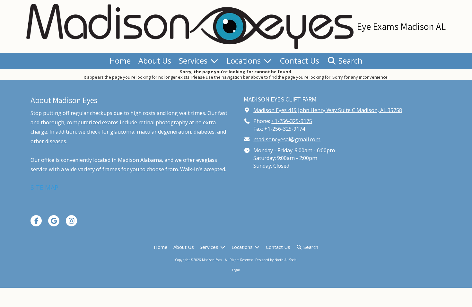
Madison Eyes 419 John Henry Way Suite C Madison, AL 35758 (327, 110)
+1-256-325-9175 (291, 121)
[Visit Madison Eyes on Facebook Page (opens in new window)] (36, 220)
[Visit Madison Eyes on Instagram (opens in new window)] (71, 220)
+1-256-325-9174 (284, 128)
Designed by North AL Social (276, 260)
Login (236, 270)
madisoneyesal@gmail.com (286, 139)
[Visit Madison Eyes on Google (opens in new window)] (53, 220)
